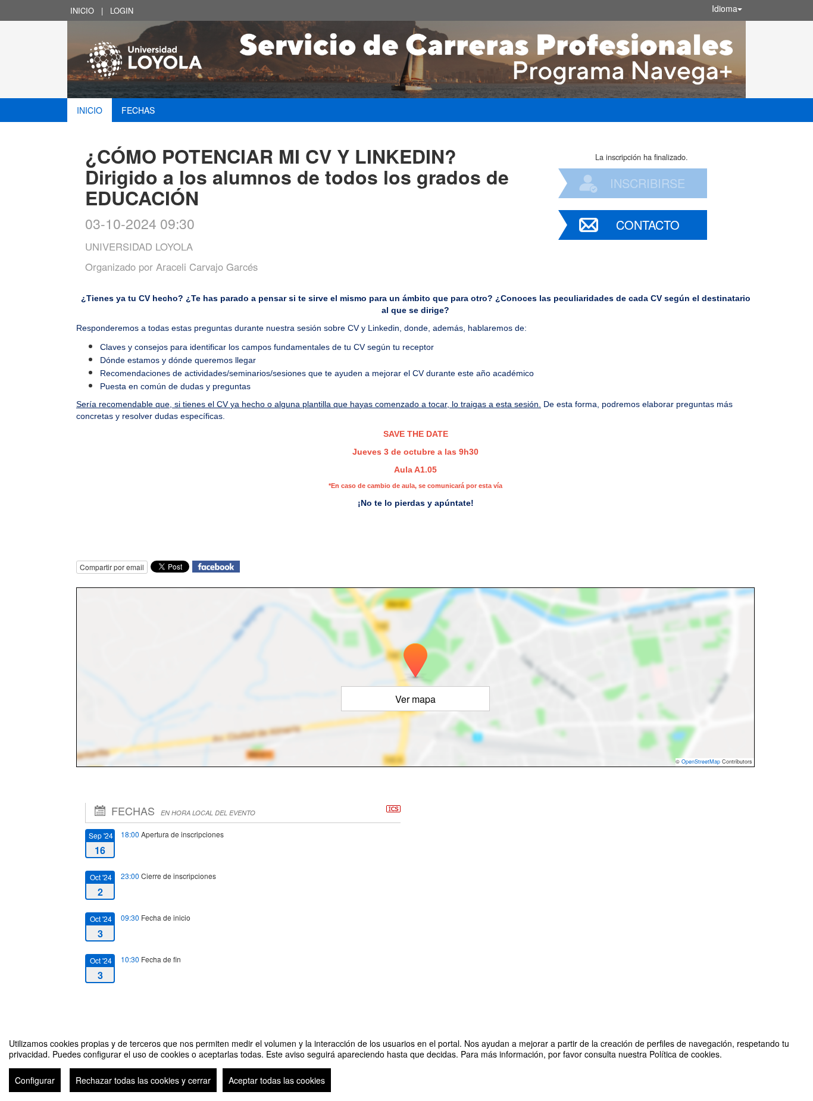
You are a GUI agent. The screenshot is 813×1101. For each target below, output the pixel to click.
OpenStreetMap (700, 761)
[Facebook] (216, 565)
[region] (406, 1060)
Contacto (648, 224)
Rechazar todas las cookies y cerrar (143, 1080)
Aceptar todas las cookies (277, 1080)
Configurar (35, 1080)
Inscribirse (647, 183)
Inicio (82, 10)
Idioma (724, 8)
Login (121, 10)
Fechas (138, 110)
